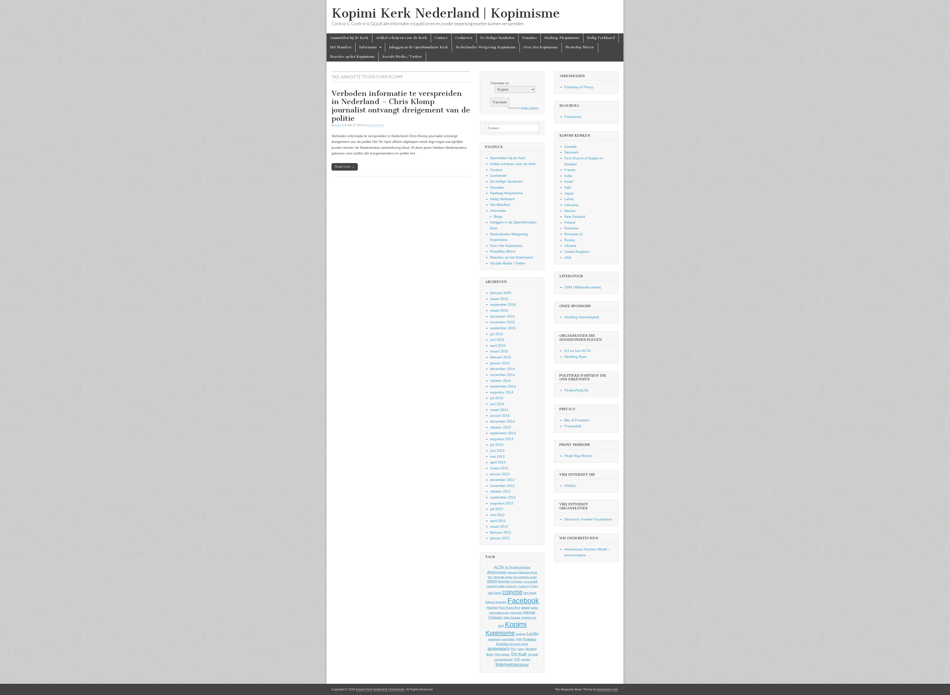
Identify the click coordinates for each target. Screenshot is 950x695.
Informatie (368, 47)
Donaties (529, 38)
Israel (568, 181)
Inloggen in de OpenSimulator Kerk (418, 47)
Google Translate (529, 108)
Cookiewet (464, 38)
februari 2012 (500, 532)
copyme (512, 592)
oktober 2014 (500, 381)
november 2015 (502, 322)
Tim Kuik (519, 654)
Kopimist (521, 633)
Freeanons (572, 117)
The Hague (502, 654)
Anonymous (497, 572)
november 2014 (502, 375)
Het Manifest (341, 47)
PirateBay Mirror (580, 47)
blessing (513, 572)
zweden (525, 659)
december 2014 (502, 369)
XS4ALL (570, 486)
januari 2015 (500, 363)
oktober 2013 (500, 427)
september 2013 (503, 433)
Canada (570, 147)
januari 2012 (500, 538)
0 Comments (375, 125)
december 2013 (502, 421)
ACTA (499, 567)
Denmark (571, 152)
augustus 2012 (501, 503)
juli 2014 (496, 398)
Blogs (498, 216)
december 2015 (502, 316)
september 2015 (503, 328)
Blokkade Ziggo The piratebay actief (515, 577)
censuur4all (530, 581)
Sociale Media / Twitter (402, 57)
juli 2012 (496, 509)
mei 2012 (497, 515)
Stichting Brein (575, 357)
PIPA (519, 639)
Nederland (494, 639)
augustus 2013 (501, 439)
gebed (525, 607)
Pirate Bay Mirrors (578, 456)
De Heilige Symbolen (497, 38)
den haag (529, 593)
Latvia (569, 199)
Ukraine (570, 246)
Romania (571, 228)
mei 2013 (497, 456)
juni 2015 (497, 340)
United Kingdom (576, 252)
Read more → (345, 167)
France (569, 170)
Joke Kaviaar (512, 617)
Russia (569, 240)
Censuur (516, 581)
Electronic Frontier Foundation (588, 519)
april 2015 (498, 346)
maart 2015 (499, 351)
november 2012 (502, 486)
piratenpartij (498, 648)
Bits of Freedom (576, 420)
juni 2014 (497, 404)
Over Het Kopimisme (540, 47)
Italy (567, 187)
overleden (508, 639)
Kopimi (515, 624)
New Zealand (574, 216)
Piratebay (529, 639)
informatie (516, 612)
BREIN (492, 581)
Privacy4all (572, 426)
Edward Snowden (495, 602)
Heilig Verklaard (601, 38)
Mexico (569, 211)
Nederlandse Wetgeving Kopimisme (486, 47)
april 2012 (498, 521)
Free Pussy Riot (509, 607)
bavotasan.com (607, 689)
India (568, 176)
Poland (569, 222)
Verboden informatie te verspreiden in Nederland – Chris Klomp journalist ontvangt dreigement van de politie (401, 106)
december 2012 (502, 480)
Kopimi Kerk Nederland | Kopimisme (446, 13)
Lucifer (533, 633)
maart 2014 (499, 410)
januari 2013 (500, 474)
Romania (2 (573, 234)
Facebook (523, 600)
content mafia (496, 586)
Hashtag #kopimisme (562, 38)
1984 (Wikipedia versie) (582, 287)
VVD (517, 659)
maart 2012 (499, 526)
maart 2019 (499, 299)
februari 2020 (500, 293)
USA (567, 258)
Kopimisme (500, 633)
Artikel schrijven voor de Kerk (401, 38)
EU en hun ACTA (577, 351)
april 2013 (498, 462)
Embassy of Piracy (578, 87)
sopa (520, 649)
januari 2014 (500, 415)
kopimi (339, 125)
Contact (441, 38)
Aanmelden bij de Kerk (349, 38)
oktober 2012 (500, 491)
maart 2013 (499, 468)
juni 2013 (497, 451)
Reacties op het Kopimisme (352, 57)
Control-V (524, 586)
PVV (513, 649)
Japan (569, 193)
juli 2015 (496, 334)
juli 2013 (496, 445)
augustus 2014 (501, 392)
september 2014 (503, 386)
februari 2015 (500, 357)
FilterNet (492, 607)
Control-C (511, 586)
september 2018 (503, 304)
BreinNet (504, 581)
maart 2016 (499, 310)
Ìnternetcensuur (512, 664)
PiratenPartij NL (576, 390)
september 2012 (503, 497)
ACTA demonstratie (517, 567)
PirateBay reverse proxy (512, 644)
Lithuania (571, 205)
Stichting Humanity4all (581, 317)
